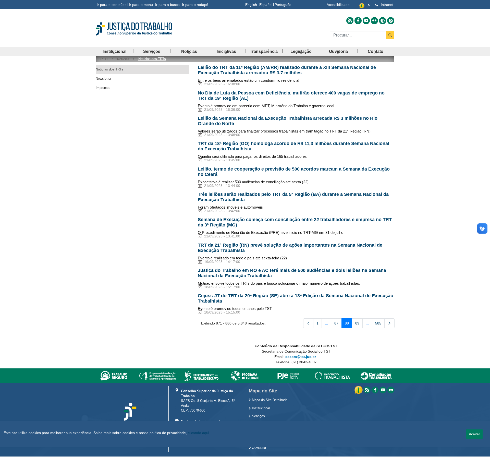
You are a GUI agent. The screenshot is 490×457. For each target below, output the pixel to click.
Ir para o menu (141, 5)
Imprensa (102, 88)
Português (283, 5)
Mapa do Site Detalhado (269, 400)
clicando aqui (198, 433)
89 (359, 324)
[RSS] (367, 390)
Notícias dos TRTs (109, 69)
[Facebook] (375, 390)
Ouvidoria (258, 448)
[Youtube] (382, 390)
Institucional (260, 408)
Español (265, 5)
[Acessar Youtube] (366, 20)
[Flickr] (390, 390)
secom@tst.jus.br (300, 357)
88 (348, 324)
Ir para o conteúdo (112, 5)
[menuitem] (114, 51)
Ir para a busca (167, 5)
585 (380, 324)
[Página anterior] (308, 323)
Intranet (387, 5)
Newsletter (103, 78)
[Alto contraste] (382, 20)
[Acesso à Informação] (359, 390)
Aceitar (474, 434)
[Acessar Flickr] (374, 20)
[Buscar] (390, 35)
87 (338, 324)
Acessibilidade (338, 5)
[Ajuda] (390, 20)
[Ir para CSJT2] (143, 29)
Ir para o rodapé (195, 5)
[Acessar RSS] (349, 20)
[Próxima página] (389, 323)
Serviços (258, 416)
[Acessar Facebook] (358, 20)
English (251, 5)
